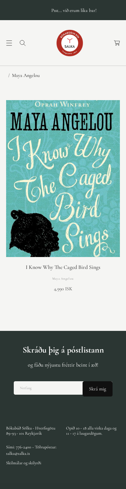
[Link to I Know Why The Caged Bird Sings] (63, 178)
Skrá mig (97, 389)
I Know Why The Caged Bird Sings (63, 267)
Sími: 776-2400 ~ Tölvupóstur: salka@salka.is (31, 450)
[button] (9, 43)
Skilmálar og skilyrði (23, 462)
